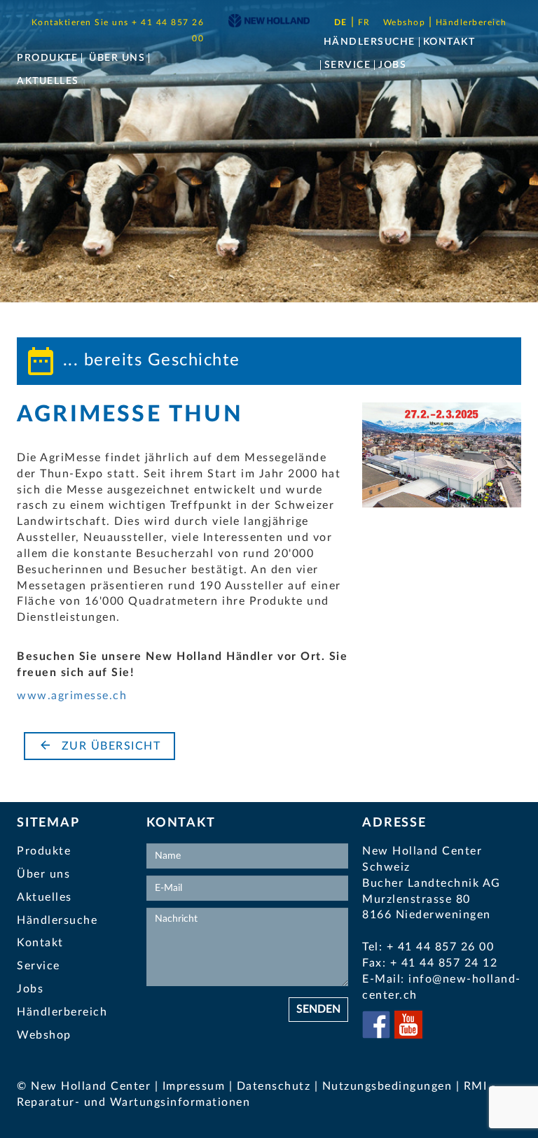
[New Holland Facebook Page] (378, 1035)
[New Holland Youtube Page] (408, 1035)
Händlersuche (369, 42)
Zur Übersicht (108, 746)
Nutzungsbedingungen (389, 1086)
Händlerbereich (471, 22)
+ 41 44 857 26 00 (441, 947)
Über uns (117, 58)
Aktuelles (48, 81)
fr (364, 22)
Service (347, 65)
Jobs (392, 65)
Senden (318, 1009)
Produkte (47, 58)
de (340, 22)
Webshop (406, 22)
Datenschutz (274, 1086)
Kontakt (449, 42)
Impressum (194, 1086)
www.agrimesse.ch (72, 695)
